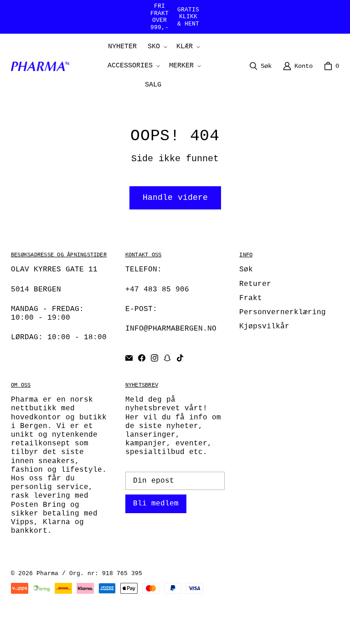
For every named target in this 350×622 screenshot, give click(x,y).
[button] (156, 46)
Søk (246, 269)
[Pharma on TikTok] (180, 358)
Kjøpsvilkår (264, 326)
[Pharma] (42, 66)
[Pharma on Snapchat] (167, 358)
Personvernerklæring (282, 312)
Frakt (250, 298)
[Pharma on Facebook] (141, 358)
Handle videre (175, 197)
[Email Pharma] (129, 358)
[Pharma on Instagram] (154, 358)
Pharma (47, 573)
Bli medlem (156, 504)
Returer (255, 284)
